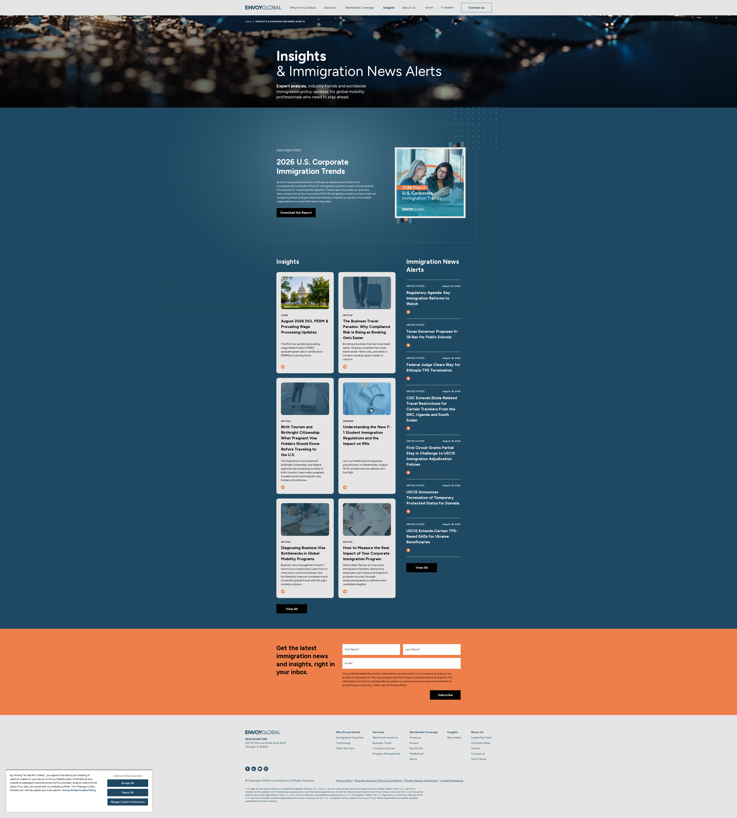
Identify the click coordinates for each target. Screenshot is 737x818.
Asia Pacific (416, 748)
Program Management (386, 753)
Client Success (345, 748)
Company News (481, 743)
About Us (409, 7)
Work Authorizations (385, 737)
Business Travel (382, 743)
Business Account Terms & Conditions (378, 780)
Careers (475, 748)
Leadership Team (481, 737)
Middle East (417, 753)
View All (292, 609)
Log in (429, 7)
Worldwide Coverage (359, 7)
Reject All (127, 792)
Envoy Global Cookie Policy (79, 790)
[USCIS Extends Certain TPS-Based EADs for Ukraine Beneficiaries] (408, 550)
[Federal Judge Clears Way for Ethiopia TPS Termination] (408, 378)
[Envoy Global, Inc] (263, 8)
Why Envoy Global (302, 7)
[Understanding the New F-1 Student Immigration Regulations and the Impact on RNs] (345, 487)
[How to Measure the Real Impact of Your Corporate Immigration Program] (345, 591)
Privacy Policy (344, 780)
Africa (413, 759)
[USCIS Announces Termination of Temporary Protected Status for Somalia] (408, 511)
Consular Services (384, 748)
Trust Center (478, 759)
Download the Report (296, 212)
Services (330, 7)
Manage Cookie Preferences (128, 802)
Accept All (127, 783)
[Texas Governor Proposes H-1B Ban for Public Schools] (408, 345)
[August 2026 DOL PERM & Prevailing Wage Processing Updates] (283, 367)
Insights (389, 7)
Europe (414, 743)
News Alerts (454, 737)
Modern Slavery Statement (421, 780)
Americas (415, 737)
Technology (343, 743)
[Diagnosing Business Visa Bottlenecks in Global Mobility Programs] (283, 591)
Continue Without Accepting (127, 775)
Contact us (476, 7)
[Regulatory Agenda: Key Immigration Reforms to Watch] (408, 312)
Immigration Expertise (349, 737)
